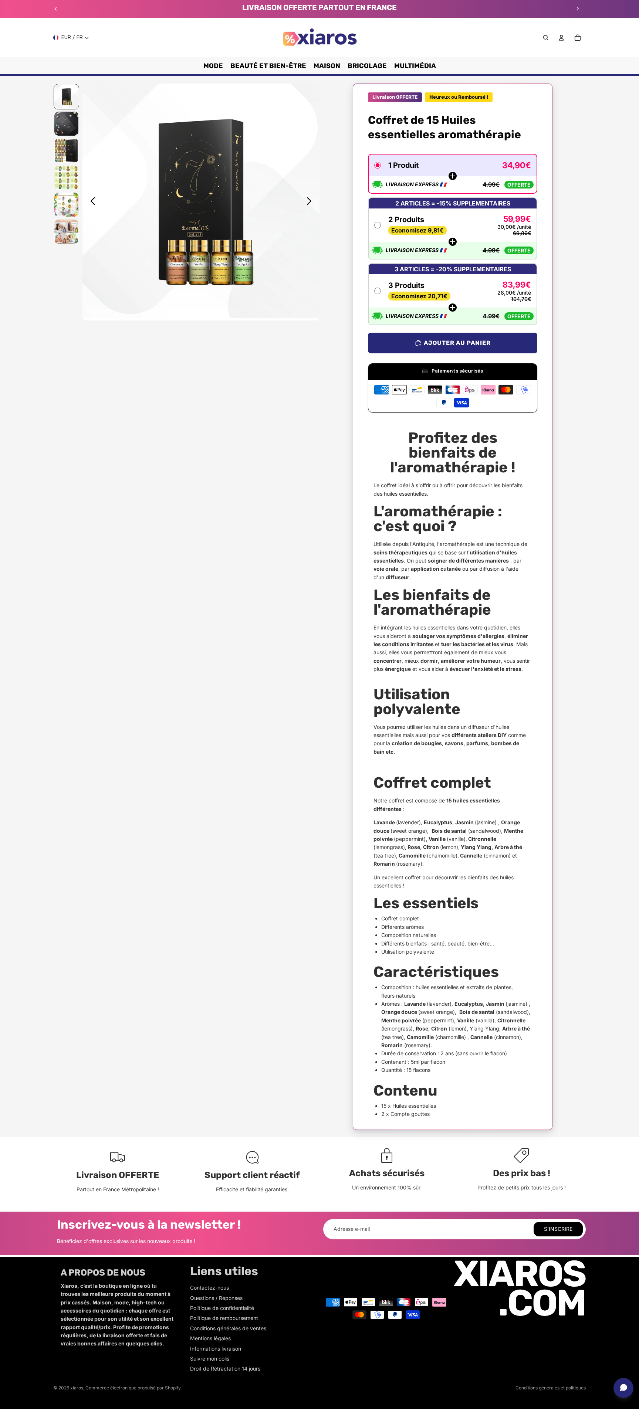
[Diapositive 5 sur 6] (66, 205)
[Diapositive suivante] (577, 9)
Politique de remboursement (224, 1318)
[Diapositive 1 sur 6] (66, 97)
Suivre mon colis (209, 1358)
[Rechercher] (546, 38)
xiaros (76, 1388)
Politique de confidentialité (222, 1308)
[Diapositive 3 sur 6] (66, 151)
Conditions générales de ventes (228, 1328)
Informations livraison (215, 1348)
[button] (452, 174)
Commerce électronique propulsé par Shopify (133, 1388)
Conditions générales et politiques (550, 1388)
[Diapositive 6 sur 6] (66, 232)
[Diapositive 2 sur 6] (66, 124)
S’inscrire (558, 1229)
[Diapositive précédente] (56, 9)
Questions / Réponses (216, 1298)
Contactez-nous (209, 1287)
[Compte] (561, 38)
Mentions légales (210, 1338)
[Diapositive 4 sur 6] (66, 178)
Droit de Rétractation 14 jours (225, 1368)
